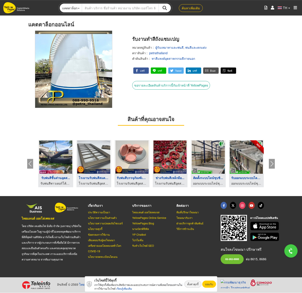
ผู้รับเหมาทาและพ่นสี (169, 47)
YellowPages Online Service (149, 218)
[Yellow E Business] (224, 205)
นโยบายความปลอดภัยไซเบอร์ (105, 223)
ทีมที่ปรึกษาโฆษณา (187, 212)
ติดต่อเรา (182, 205)
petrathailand (158, 53)
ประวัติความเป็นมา (99, 212)
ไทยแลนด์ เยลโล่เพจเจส (38, 218)
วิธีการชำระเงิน (185, 229)
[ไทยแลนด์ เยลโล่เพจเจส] (233, 205)
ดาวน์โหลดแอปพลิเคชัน (264, 218)
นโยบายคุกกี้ (95, 229)
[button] (141, 70)
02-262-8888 (232, 259)
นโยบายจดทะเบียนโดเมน (102, 256)
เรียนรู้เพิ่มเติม (124, 288)
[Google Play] (265, 237)
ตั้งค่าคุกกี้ (193, 284)
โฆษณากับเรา (184, 218)
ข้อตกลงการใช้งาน (99, 234)
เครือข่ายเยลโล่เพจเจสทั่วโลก (104, 245)
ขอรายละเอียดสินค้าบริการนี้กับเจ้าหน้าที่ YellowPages (171, 85)
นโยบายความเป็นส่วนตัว (102, 218)
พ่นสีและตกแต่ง (195, 47)
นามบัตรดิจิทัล (140, 229)
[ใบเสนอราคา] (265, 8)
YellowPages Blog (143, 223)
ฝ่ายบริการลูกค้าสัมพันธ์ (189, 223)
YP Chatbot (139, 234)
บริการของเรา (141, 205)
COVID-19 (94, 251)
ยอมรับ (209, 284)
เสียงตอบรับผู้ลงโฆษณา (101, 240)
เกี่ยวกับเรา (95, 205)
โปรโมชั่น (137, 240)
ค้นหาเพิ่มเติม (191, 8)
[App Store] (265, 226)
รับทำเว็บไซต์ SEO (143, 245)
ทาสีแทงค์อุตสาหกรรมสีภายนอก (173, 58)
